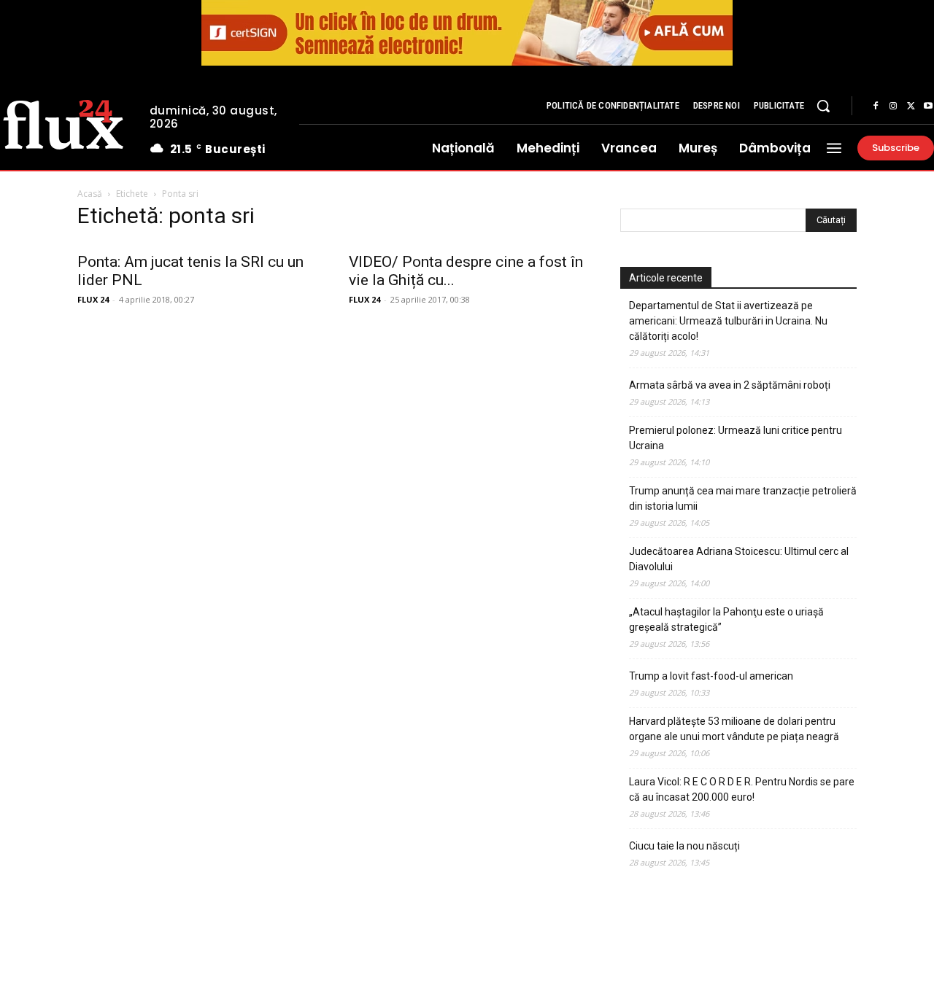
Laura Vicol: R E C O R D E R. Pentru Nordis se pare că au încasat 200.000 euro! (741, 789)
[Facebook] (875, 106)
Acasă (89, 193)
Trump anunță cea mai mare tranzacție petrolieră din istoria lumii (743, 498)
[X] (910, 106)
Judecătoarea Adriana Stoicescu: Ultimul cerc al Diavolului (739, 558)
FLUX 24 (93, 299)
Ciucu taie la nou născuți (684, 846)
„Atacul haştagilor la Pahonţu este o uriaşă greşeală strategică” (726, 619)
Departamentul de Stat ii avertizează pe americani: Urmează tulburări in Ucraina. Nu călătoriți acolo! (728, 321)
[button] (823, 105)
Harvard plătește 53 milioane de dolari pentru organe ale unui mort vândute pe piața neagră (734, 728)
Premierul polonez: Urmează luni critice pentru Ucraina (735, 437)
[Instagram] (893, 106)
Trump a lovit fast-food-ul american (711, 676)
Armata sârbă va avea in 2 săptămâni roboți (729, 385)
